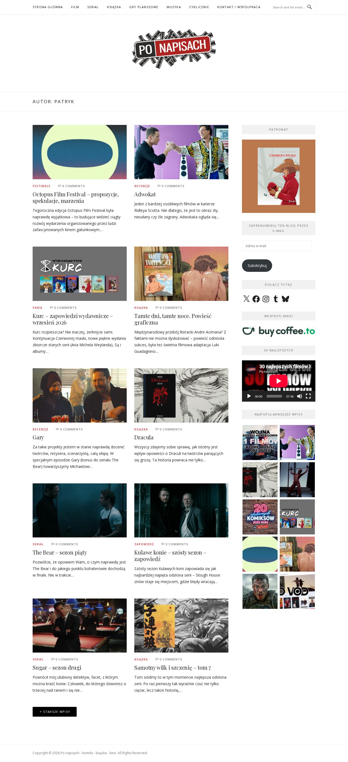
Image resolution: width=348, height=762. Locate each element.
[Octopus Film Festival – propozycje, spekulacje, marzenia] (80, 151)
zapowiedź (144, 544)
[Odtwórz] (249, 396)
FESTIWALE (42, 186)
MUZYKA (174, 7)
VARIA (37, 307)
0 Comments (73, 186)
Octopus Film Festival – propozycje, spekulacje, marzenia (76, 197)
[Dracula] (181, 394)
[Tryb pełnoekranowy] (308, 396)
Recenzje (142, 186)
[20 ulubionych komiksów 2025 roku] (260, 517)
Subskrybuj (257, 265)
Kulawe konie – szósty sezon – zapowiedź (170, 555)
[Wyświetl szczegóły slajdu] (287, 176)
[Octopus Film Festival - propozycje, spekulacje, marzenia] (260, 554)
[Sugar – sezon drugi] (80, 625)
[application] (278, 381)
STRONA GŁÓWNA (48, 7)
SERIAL (93, 7)
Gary (38, 437)
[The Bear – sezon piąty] (80, 509)
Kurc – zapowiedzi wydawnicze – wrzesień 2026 (73, 319)
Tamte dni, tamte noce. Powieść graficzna (172, 319)
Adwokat (145, 194)
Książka (141, 307)
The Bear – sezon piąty (60, 552)
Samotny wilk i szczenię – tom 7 (172, 667)
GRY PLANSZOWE (144, 7)
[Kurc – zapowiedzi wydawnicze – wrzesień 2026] (80, 273)
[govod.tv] (297, 591)
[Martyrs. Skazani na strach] (297, 480)
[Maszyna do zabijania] (260, 591)
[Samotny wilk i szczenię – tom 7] (181, 625)
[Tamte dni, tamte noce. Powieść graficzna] (181, 273)
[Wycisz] (299, 396)
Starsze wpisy (56, 712)
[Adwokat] (181, 151)
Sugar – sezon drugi (57, 667)
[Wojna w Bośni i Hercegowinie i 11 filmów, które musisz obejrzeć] (260, 442)
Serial (38, 544)
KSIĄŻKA (114, 7)
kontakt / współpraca (238, 7)
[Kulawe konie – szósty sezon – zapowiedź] (181, 509)
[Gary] (80, 394)
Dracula (144, 437)
